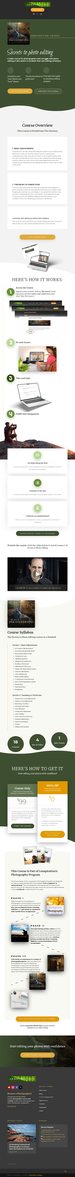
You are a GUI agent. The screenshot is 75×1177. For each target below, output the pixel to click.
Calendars (42, 1107)
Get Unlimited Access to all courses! (37, 1019)
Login (41, 1111)
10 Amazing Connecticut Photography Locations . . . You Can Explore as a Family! (21, 1146)
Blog (41, 1094)
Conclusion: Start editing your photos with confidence (30, 218)
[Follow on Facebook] (16, 1087)
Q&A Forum (43, 1100)
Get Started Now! (20, 91)
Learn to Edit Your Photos (37, 1055)
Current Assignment (46, 1097)
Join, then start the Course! (52, 834)
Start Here (43, 1090)
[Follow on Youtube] (9, 1087)
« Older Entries (12, 1164)
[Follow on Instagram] (12, 1087)
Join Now (37, 10)
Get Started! (12, 1106)
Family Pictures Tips (59, 1134)
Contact (42, 1104)
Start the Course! (22, 826)
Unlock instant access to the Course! (37, 533)
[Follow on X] (20, 1087)
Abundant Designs (35, 1175)
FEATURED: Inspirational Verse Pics (50, 1131)
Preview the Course (48, 91)
